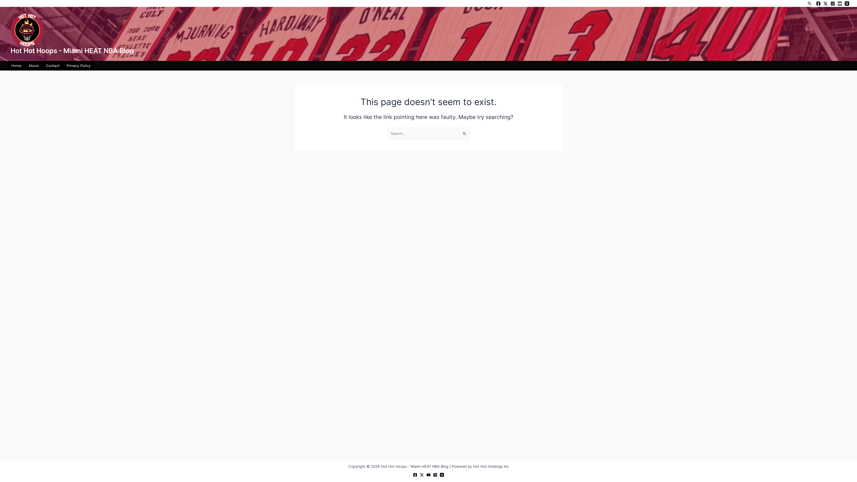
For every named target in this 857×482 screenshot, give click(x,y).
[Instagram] (832, 3)
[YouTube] (840, 3)
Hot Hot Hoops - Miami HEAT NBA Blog (72, 51)
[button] (810, 3)
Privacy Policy (79, 65)
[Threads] (847, 3)
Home (16, 65)
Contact (53, 65)
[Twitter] (825, 3)
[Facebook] (818, 3)
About (34, 65)
